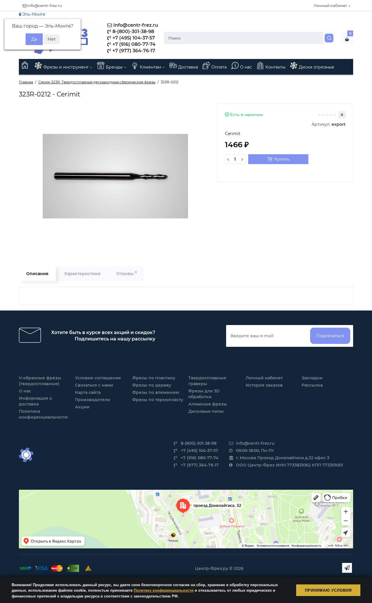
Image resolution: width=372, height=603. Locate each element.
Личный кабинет (264, 378)
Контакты (275, 67)
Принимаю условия (328, 590)
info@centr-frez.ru (44, 5)
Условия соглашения (98, 378)
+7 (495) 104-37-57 (133, 38)
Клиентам (151, 67)
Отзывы (126, 273)
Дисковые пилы (206, 411)
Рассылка (312, 385)
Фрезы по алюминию (155, 392)
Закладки (312, 378)
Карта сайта (88, 392)
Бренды (115, 67)
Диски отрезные (316, 67)
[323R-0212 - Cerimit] (115, 176)
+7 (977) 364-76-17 (133, 50)
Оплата (219, 67)
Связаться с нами (94, 385)
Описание (37, 273)
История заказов (264, 385)
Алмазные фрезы (207, 404)
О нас (246, 67)
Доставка (188, 67)
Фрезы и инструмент (66, 67)
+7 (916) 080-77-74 (133, 44)
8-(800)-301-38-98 (132, 31)
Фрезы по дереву (151, 385)
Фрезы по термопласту (157, 399)
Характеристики (82, 273)
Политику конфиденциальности (164, 590)
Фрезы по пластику (153, 378)
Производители (92, 399)
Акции (82, 407)
